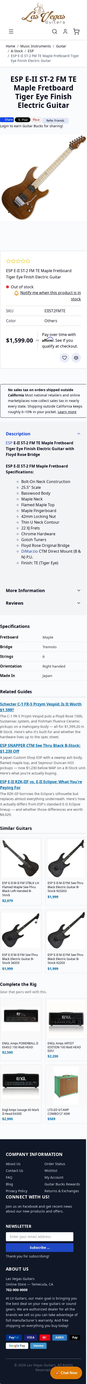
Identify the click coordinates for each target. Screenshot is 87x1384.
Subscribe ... (40, 1252)
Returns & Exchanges (60, 1196)
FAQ (9, 1178)
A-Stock (17, 51)
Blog (9, 1184)
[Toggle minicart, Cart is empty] (76, 31)
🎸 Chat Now (62, 1373)
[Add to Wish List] (64, 358)
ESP (31, 51)
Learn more (67, 411)
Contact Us (14, 1171)
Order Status (53, 1164)
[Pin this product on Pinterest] (36, 119)
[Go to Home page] (43, 13)
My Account (52, 1178)
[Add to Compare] (76, 358)
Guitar (61, 46)
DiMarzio (29, 551)
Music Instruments (35, 46)
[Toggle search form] (54, 31)
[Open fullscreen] (43, 177)
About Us (13, 1164)
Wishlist (49, 1171)
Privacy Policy (16, 1191)
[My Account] (65, 31)
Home (10, 46)
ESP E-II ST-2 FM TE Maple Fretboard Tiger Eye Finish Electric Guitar (45, 58)
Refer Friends (55, 121)
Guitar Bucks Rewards (53, 1187)
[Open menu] (11, 31)
